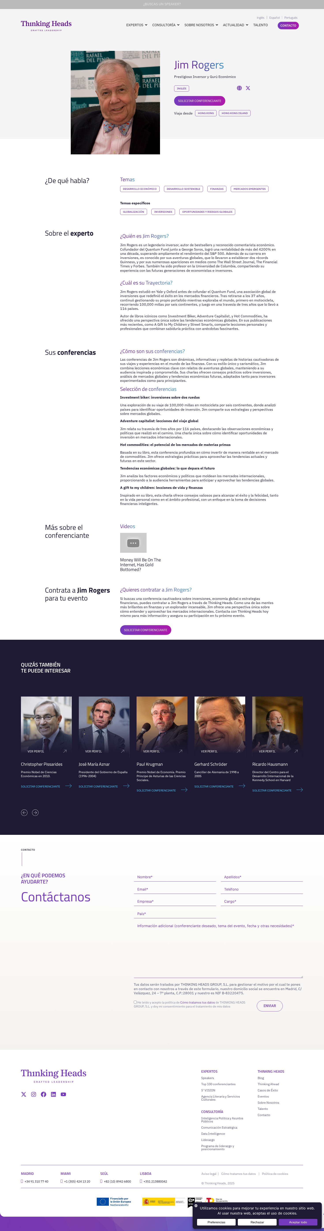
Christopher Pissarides (41, 764)
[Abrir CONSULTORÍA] (178, 25)
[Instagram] (33, 1094)
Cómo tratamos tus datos (197, 1002)
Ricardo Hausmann (270, 764)
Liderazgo (208, 1140)
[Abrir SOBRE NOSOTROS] (217, 25)
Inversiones (163, 211)
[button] (24, 812)
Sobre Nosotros (268, 1103)
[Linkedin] (53, 1094)
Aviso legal (209, 1174)
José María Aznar (94, 764)
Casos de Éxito (268, 1090)
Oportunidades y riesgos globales (207, 211)
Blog (261, 1078)
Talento (263, 1109)
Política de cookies (275, 1174)
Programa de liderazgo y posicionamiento (217, 1147)
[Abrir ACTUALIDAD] (247, 25)
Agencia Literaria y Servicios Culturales (220, 1098)
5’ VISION (208, 1090)
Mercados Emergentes (250, 188)
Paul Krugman (150, 764)
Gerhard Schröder (210, 764)
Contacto (264, 1115)
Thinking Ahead (268, 1084)
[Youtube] (63, 1094)
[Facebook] (43, 1094)
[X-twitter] (23, 1094)
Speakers (207, 1078)
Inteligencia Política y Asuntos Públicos (222, 1119)
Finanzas (216, 188)
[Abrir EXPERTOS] (146, 25)
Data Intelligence (213, 1134)
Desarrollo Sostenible (183, 188)
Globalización (133, 211)
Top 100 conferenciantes (218, 1084)
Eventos (263, 1096)
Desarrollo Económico (140, 188)
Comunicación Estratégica (219, 1127)
